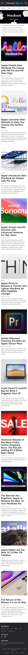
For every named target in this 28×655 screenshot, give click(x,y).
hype (2, 224)
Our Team (4, 631)
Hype (19, 8)
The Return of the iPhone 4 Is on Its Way (13, 601)
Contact (22, 652)
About (16, 652)
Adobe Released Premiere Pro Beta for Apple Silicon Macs (13, 341)
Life (14, 8)
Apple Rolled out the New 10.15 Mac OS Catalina (13, 553)
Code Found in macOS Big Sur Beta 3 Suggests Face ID (13, 391)
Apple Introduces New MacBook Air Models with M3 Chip (13, 178)
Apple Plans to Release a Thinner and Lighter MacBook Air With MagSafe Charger (14, 288)
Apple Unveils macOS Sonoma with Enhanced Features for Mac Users (13, 231)
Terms (12, 652)
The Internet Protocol (15, 649)
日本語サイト (11, 631)
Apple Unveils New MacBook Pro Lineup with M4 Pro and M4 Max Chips (12, 69)
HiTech (3, 8)
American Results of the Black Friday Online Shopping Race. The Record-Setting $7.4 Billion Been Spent (12, 446)
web (2, 117)
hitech (3, 62)
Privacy (7, 652)
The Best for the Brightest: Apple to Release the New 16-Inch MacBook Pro (13, 499)
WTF (24, 8)
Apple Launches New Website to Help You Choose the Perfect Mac (13, 123)
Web (9, 8)
